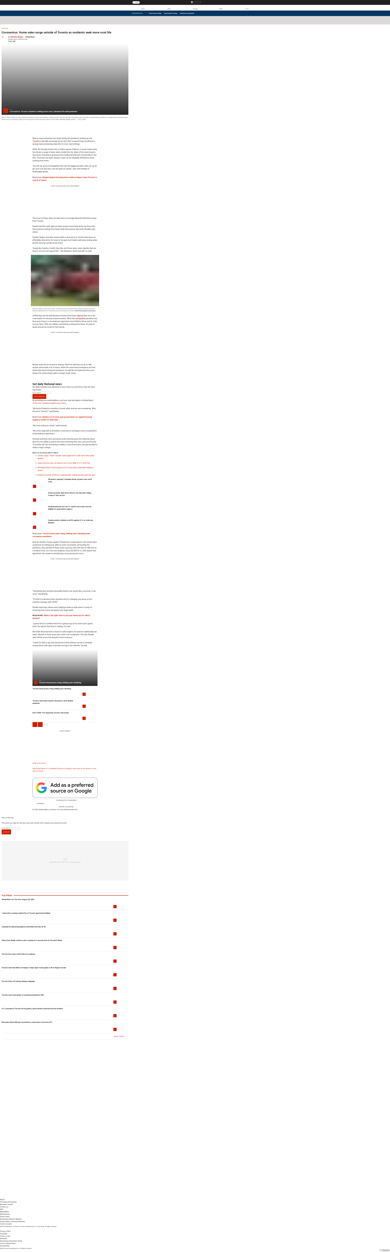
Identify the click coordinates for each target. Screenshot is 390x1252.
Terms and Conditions (41, 403)
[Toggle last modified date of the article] (28, 39)
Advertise (3, 1239)
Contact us (4, 1207)
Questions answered (187, 13)
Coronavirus (137, 13)
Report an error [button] (66, 807)
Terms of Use (5, 1236)
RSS (1, 1209)
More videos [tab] (53, 453)
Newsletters (4, 1212)
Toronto (36, 141)
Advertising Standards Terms (11, 1241)
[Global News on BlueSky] (108, 1197)
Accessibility (5, 1246)
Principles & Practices (8, 1202)
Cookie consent (6, 1224)
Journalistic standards (66, 800)
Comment (40, 803)
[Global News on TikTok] (46, 1197)
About (2, 1200)
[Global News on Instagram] (108, 1181)
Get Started (39, 396)
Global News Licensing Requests (12, 1221)
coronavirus (80, 318)
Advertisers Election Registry (11, 1219)
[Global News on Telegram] (77, 1197)
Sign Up (6, 832)
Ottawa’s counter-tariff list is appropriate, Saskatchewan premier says (66, 475)
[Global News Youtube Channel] (77, 1181)
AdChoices (386, 1250)
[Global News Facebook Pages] (15, 1181)
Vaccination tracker (171, 13)
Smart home (4, 1217)
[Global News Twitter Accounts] (46, 1181)
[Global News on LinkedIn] (15, 1197)
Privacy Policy (60, 403)
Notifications (5, 1214)
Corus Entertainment (8, 1243)
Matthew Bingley (16, 37)
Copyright (3, 1234)
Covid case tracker (155, 13)
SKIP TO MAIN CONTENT (37, 1)
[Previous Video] (34, 724)
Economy (5, 28)
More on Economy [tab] (40, 453)
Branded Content (6, 1204)
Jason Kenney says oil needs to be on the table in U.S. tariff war (64, 463)
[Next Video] (40, 724)
